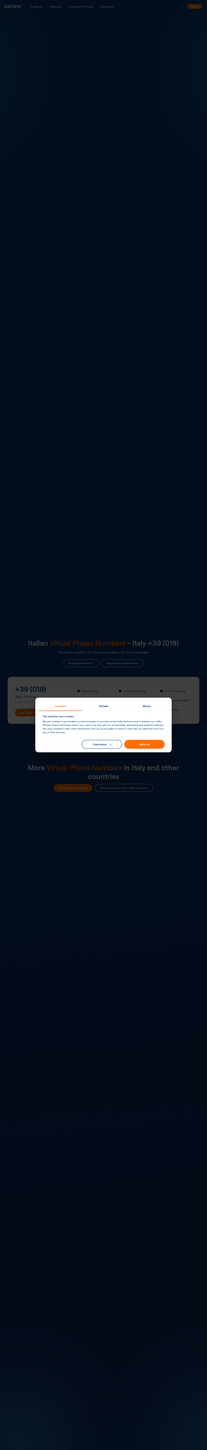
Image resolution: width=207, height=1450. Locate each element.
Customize (100, 744)
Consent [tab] (60, 706)
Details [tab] (103, 706)
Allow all (144, 744)
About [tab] (147, 706)
